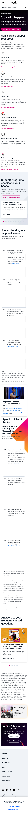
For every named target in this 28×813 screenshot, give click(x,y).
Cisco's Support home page (14, 408)
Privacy (8, 795)
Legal (3, 795)
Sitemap (14, 795)
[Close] (25, 799)
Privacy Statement (13, 806)
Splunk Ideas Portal (12, 346)
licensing (5, 413)
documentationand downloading (12, 412)
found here (15, 263)
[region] (14, 805)
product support (14, 410)
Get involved (17, 716)
